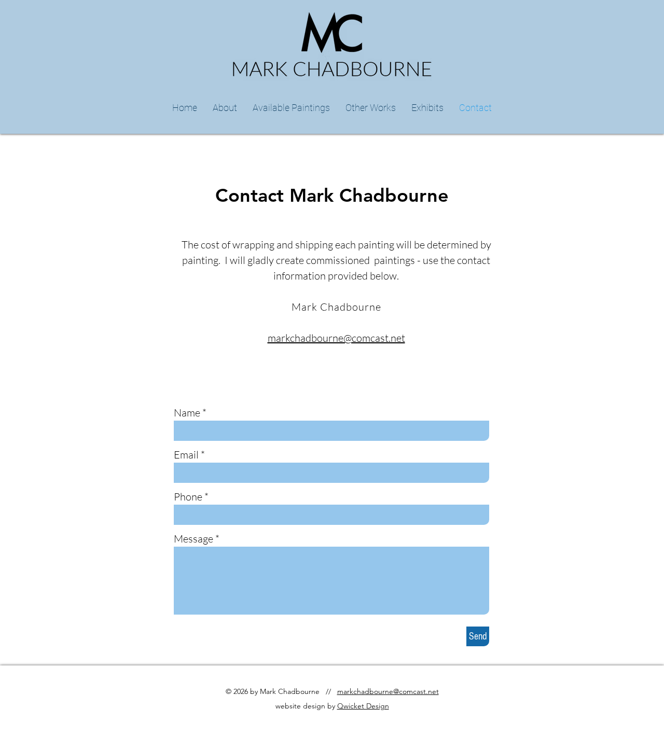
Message (193, 539)
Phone (188, 497)
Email (186, 455)
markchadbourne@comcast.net (336, 337)
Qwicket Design (363, 706)
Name (187, 413)
